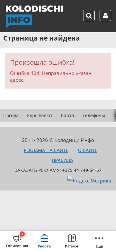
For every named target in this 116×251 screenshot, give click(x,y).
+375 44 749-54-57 (82, 170)
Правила (62, 160)
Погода (11, 115)
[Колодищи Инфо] (34, 16)
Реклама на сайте (46, 150)
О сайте (87, 150)
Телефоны (93, 115)
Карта (67, 115)
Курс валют (40, 115)
